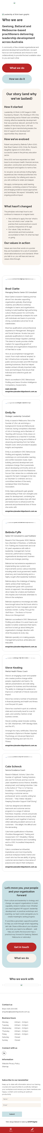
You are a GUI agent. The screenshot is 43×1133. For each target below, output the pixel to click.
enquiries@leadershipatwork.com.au (21, 392)
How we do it (17, 78)
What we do (17, 67)
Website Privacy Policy (11, 1064)
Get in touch (21, 947)
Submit (12, 1114)
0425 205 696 (10, 389)
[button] (3, 985)
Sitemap (5, 1067)
